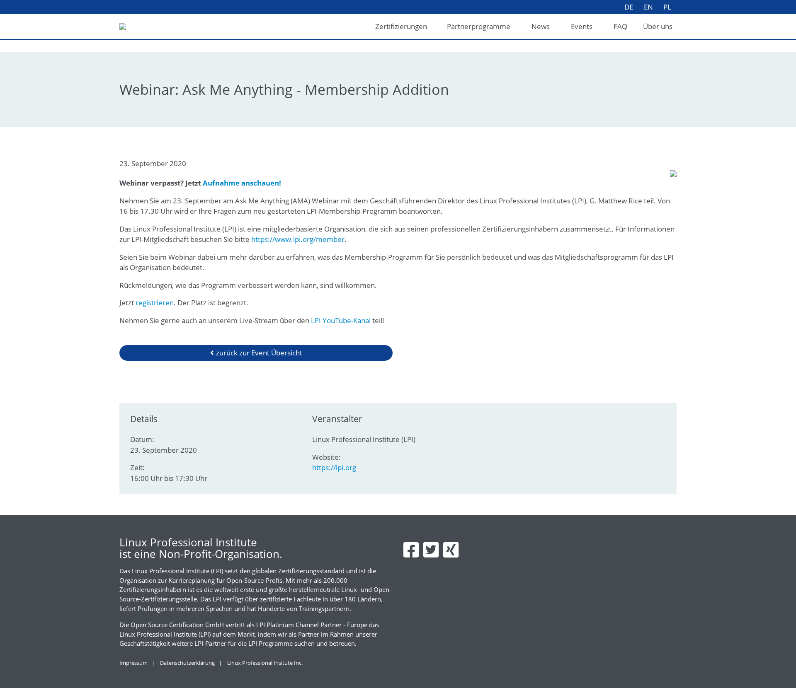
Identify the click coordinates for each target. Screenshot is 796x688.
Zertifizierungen (401, 26)
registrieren (155, 302)
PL (667, 7)
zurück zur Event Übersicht (259, 352)
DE (628, 7)
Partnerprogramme (478, 26)
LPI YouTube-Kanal (341, 320)
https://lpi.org (334, 467)
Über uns (657, 26)
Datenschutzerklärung (187, 662)
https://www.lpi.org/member (298, 239)
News (540, 26)
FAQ (620, 26)
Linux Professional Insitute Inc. (265, 662)
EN (648, 7)
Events (581, 26)
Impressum (133, 662)
